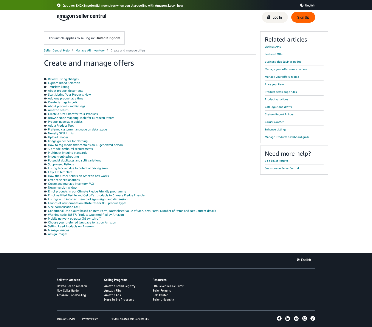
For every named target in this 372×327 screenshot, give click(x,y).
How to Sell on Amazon (72, 286)
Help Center (160, 295)
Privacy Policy (90, 319)
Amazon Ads (112, 295)
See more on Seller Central (282, 168)
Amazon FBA (112, 290)
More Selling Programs (119, 299)
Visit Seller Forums (276, 160)
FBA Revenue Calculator (168, 286)
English (306, 259)
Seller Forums (162, 290)
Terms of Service (66, 319)
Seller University (163, 299)
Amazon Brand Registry (119, 286)
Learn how (175, 5)
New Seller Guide (68, 290)
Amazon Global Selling (71, 295)
